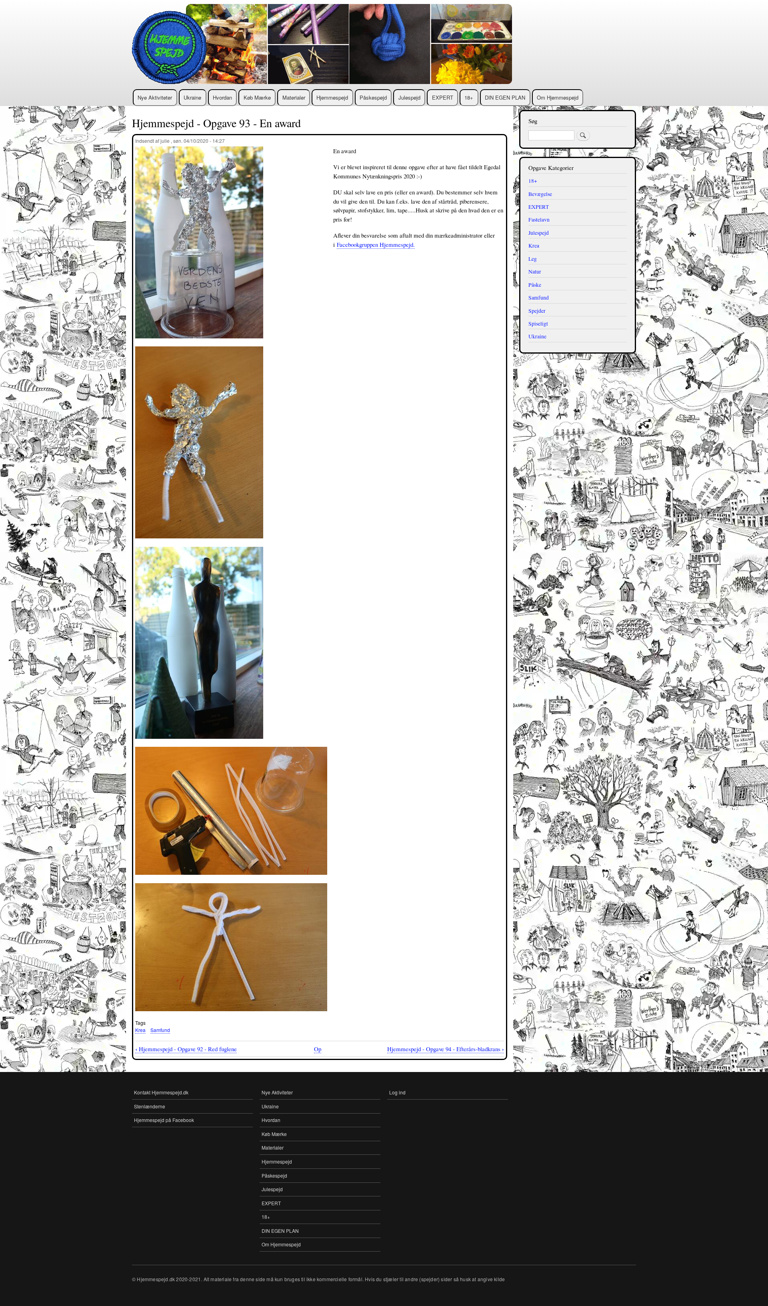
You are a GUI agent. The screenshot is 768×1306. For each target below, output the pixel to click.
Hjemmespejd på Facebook (164, 1119)
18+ (468, 97)
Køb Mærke (257, 97)
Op (317, 1049)
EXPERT (442, 97)
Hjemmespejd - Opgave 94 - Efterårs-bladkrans (445, 1049)
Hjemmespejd (332, 97)
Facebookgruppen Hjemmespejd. (376, 244)
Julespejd (409, 97)
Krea (140, 1029)
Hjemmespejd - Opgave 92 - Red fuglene (186, 1049)
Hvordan (222, 97)
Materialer (293, 97)
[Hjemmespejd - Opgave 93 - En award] (199, 342)
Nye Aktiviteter (155, 97)
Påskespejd (373, 97)
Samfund (160, 1029)
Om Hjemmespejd (557, 97)
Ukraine (192, 97)
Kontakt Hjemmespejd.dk (161, 1092)
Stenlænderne (149, 1106)
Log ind (397, 1092)
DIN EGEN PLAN (505, 97)
